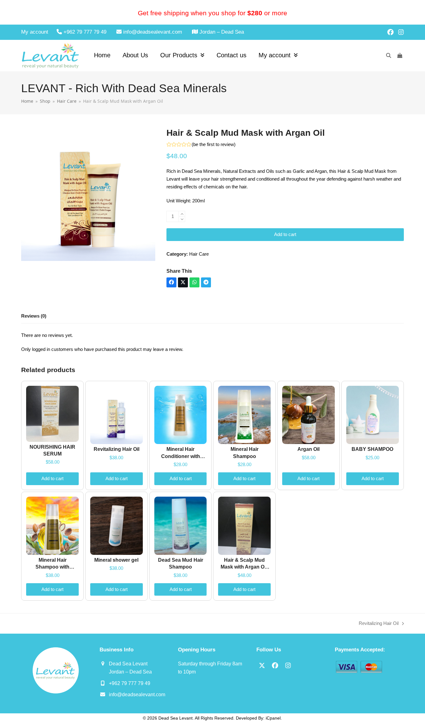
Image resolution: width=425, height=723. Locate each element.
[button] (171, 282)
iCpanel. (274, 718)
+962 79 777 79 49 (129, 683)
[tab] (33, 316)
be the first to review (213, 144)
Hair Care (199, 254)
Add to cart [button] (52, 478)
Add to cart (285, 234)
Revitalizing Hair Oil (379, 624)
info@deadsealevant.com (137, 694)
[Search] (388, 55)
